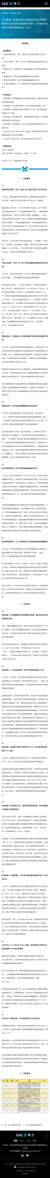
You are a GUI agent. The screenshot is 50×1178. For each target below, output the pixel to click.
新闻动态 (13, 13)
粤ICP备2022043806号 (39, 1164)
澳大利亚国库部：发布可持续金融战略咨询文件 (20, 468)
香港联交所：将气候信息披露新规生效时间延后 (20, 406)
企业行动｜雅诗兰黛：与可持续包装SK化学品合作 (21, 1018)
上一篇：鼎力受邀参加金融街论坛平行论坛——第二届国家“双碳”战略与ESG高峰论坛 (12, 1125)
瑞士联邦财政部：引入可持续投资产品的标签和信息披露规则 (25, 542)
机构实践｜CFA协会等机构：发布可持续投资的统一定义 (23, 670)
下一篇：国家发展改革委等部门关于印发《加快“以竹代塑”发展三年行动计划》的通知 (33, 1125)
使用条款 (25, 1173)
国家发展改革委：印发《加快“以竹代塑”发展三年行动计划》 (25, 189)
